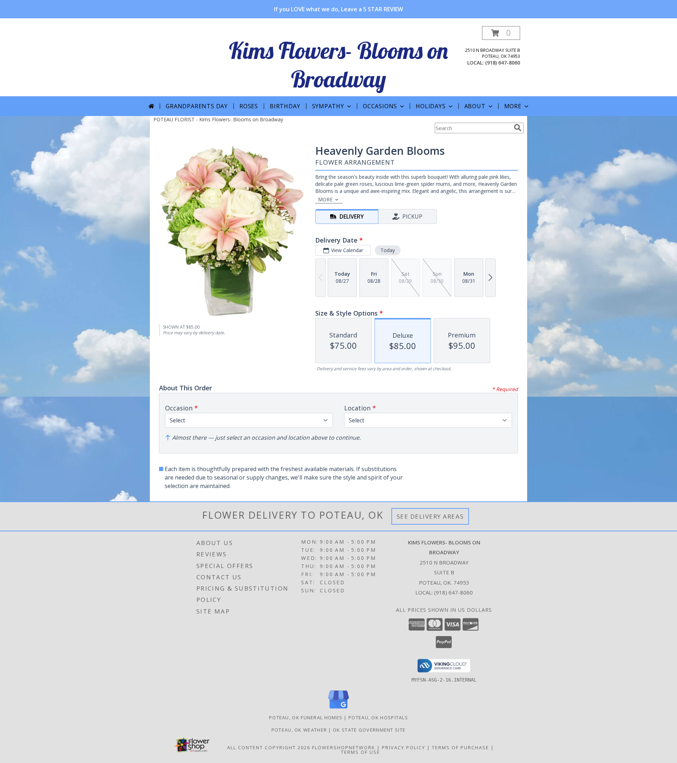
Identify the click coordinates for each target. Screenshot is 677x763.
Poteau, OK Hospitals (378, 717)
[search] (517, 128)
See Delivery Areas (430, 516)
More (513, 106)
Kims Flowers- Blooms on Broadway (338, 64)
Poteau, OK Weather (299, 730)
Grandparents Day (197, 106)
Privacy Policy (403, 747)
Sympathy (328, 106)
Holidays (430, 106)
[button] (501, 33)
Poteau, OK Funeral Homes (305, 717)
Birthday (285, 106)
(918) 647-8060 (502, 62)
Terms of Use (360, 752)
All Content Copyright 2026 (268, 747)
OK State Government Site (369, 730)
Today (387, 250)
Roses (248, 106)
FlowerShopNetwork (343, 747)
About (475, 106)
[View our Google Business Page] (338, 709)
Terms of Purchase (460, 747)
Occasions (380, 106)
